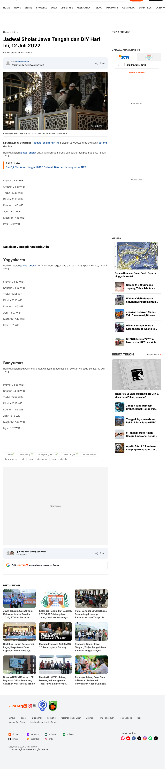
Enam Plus (145, 7)
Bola (54, 7)
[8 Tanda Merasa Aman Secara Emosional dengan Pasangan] (119, 434)
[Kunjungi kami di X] (139, 738)
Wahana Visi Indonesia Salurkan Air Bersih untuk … (142, 300)
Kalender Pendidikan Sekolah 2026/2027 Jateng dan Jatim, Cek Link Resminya (55, 614)
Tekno (98, 7)
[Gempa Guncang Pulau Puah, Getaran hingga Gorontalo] (136, 255)
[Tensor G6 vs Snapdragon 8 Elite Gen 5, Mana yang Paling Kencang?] (136, 374)
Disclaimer (37, 718)
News (17, 7)
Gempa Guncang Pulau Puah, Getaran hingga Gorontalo (136, 275)
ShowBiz (41, 7)
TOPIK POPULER (121, 32)
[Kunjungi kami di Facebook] (134, 738)
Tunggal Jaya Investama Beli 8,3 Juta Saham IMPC (141, 421)
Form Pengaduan (106, 718)
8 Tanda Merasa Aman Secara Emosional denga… (141, 434)
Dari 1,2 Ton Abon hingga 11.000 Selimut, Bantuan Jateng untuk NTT (46, 167)
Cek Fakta (128, 7)
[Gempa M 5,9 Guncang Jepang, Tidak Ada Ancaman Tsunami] (119, 287)
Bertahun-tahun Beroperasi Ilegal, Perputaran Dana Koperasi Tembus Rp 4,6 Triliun (18, 647)
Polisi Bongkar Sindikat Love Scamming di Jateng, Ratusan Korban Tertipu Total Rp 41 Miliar (91, 614)
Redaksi (23, 718)
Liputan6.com (22, 61)
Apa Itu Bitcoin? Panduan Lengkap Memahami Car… (141, 448)
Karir (139, 718)
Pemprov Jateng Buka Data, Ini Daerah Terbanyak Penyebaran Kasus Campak (90, 680)
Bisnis (28, 7)
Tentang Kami (125, 718)
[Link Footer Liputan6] (22, 706)
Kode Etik (51, 718)
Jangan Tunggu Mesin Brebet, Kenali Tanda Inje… (141, 407)
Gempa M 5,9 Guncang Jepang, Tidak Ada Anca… (141, 286)
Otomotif (112, 7)
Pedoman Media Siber (71, 718)
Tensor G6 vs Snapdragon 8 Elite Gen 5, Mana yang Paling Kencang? (137, 395)
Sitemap (89, 718)
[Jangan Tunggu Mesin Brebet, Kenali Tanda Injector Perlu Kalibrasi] (119, 407)
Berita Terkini (123, 354)
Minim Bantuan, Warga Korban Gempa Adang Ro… (142, 327)
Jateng (103, 142)
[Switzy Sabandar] (11, 553)
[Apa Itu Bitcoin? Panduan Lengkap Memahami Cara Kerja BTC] (119, 448)
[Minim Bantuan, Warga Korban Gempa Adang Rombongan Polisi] (119, 327)
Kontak (11, 718)
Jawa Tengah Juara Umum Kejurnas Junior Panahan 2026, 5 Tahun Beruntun (18, 614)
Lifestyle (67, 7)
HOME (6, 7)
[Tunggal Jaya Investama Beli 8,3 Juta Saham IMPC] (119, 421)
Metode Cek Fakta (16, 722)
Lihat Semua (153, 354)
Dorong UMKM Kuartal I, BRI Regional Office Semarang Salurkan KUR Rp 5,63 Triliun (19, 680)
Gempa (116, 238)
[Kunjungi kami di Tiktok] (156, 738)
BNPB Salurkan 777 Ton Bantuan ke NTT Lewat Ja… (142, 341)
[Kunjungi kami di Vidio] (123, 738)
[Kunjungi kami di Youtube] (128, 738)
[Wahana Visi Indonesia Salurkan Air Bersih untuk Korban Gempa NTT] (119, 300)
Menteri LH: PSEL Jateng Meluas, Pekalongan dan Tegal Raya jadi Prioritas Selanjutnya (52, 680)
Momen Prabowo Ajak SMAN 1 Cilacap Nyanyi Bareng (55, 646)
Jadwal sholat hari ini (46, 142)
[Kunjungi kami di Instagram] (145, 738)
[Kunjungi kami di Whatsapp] (150, 738)
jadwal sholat (28, 152)
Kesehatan (83, 7)
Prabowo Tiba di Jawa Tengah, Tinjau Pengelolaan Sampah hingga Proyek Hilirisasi (90, 647)
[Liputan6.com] (8, 63)
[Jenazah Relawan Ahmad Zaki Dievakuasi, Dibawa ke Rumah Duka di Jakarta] (119, 314)
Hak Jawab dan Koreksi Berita (43, 722)
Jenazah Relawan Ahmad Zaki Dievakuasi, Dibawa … (142, 313)
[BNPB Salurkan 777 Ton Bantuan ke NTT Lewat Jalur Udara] (119, 341)
